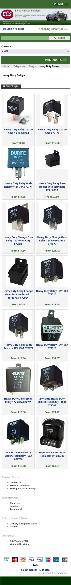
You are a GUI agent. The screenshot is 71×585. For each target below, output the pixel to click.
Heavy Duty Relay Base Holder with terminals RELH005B (52, 187)
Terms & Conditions (20, 485)
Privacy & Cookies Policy (23, 488)
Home (6, 66)
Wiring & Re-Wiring (20, 544)
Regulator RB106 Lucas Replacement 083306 (52, 454)
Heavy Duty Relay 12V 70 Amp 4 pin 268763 (18, 131)
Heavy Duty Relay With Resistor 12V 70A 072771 (18, 185)
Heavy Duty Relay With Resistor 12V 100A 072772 (18, 346)
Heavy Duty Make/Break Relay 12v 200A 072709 (18, 400)
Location (14, 506)
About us (15, 503)
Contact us (15, 482)
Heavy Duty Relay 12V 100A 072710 (52, 292)
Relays (32, 66)
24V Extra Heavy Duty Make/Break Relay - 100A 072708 (52, 402)
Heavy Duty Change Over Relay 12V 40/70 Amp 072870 (18, 241)
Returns (14, 526)
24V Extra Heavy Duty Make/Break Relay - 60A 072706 (18, 456)
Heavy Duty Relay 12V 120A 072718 (52, 346)
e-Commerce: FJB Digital (35, 570)
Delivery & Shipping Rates (23, 523)
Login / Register (15, 28)
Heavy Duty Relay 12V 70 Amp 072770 (52, 131)
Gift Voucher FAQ (19, 541)
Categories (19, 66)
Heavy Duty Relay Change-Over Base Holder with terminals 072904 (18, 294)
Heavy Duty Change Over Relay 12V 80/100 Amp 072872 (52, 241)
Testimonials (16, 509)
